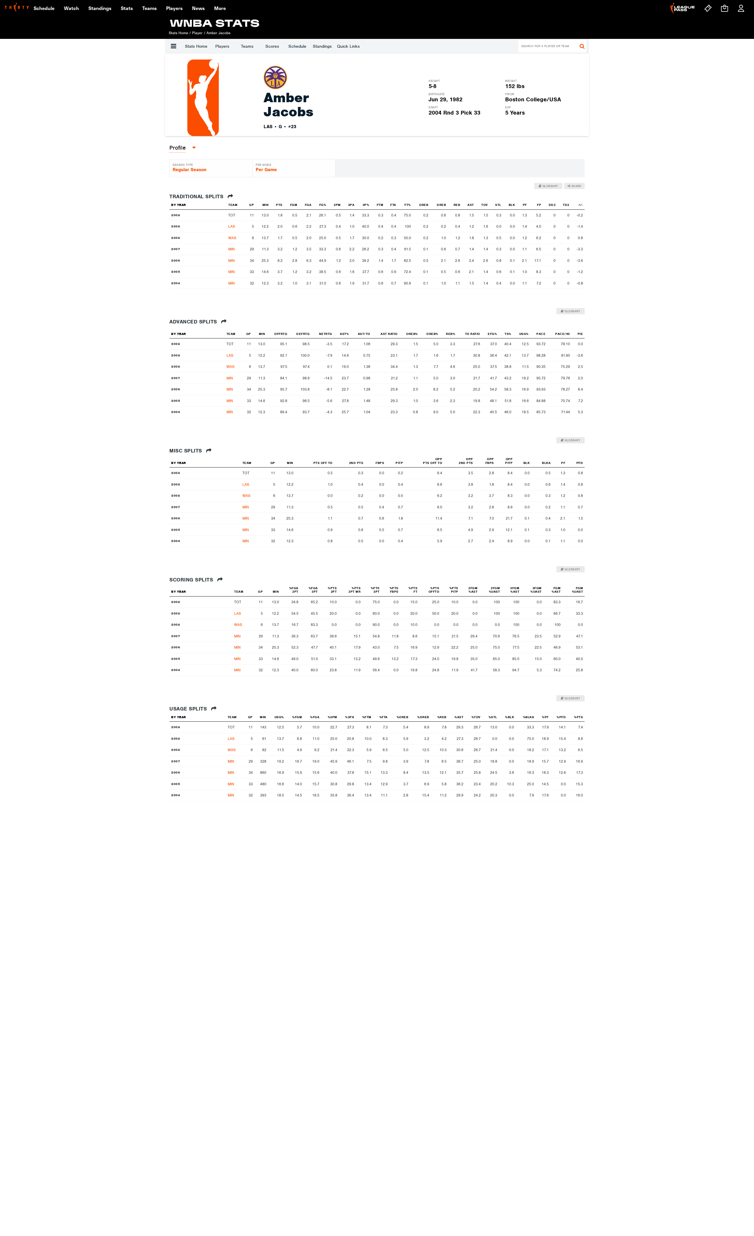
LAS (231, 226)
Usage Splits (189, 708)
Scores (272, 46)
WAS (232, 237)
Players (222, 46)
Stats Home (196, 46)
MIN (231, 249)
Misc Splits (186, 450)
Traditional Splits (197, 196)
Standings (322, 46)
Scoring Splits (192, 579)
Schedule (297, 46)
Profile (177, 147)
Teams (247, 46)
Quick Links (348, 46)
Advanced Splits (194, 321)
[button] (173, 46)
